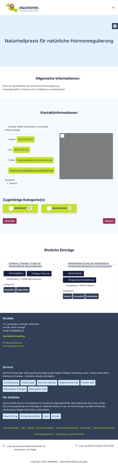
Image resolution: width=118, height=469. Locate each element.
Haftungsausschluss (44, 434)
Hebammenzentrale (68, 382)
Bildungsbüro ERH (37, 389)
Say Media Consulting (14, 336)
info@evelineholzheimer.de (81, 280)
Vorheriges (10, 221)
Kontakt (56, 416)
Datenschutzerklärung (104, 428)
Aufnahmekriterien (45, 428)
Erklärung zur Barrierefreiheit (70, 434)
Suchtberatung (11, 382)
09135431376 (75, 273)
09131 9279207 (25, 139)
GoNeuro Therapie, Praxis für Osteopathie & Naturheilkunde (25, 264)
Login (46, 416)
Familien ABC (87, 382)
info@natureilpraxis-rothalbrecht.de (34, 160)
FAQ (23, 428)
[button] (115, 26)
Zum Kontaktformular (13, 346)
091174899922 (16, 273)
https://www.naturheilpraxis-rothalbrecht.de (31, 170)
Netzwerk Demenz (47, 382)
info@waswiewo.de (12, 343)
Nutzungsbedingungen (67, 428)
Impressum (86, 428)
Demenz (67, 296)
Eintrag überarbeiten (30, 416)
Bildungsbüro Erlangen (15, 389)
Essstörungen (28, 382)
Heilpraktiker (59, 208)
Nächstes (109, 221)
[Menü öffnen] (113, 7)
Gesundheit (20, 208)
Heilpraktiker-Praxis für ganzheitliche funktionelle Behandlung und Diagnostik (90, 264)
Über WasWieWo (11, 428)
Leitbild (30, 428)
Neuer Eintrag (10, 416)
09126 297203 (21, 150)
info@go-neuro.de (41, 273)
